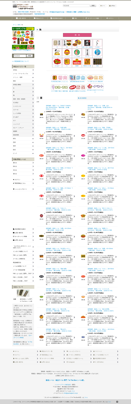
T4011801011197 (39, 14)
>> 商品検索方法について (20, 61)
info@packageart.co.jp (57, 12)
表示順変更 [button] (83, 98)
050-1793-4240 (23, 12)
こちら (73, 391)
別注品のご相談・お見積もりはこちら (78, 12)
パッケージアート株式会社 (63, 384)
